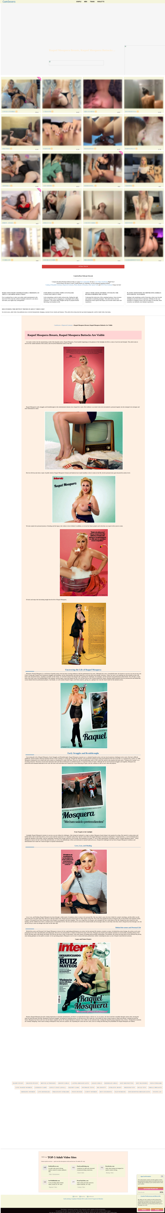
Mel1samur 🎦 (90, 111)
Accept (157, 1209)
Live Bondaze (44, 1092)
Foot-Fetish (77, 1092)
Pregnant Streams (61, 1092)
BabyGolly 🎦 (131, 148)
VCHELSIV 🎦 (7, 260)
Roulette (100, 1)
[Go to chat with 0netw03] (21, 147)
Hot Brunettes (126, 1083)
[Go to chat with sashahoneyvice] (143, 258)
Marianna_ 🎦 (90, 186)
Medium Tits (129, 1087)
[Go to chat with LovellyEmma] (21, 110)
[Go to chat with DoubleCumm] (61, 258)
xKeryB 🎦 (129, 186)
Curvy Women (91, 1092)
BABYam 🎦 (48, 148)
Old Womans (120, 1092)
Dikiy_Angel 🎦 (9, 223)
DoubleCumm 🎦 (50, 260)
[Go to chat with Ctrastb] (61, 110)
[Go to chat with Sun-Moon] (61, 184)
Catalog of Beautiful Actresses (53, 285)
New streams (156, 1083)
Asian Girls (97, 1083)
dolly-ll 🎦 (48, 223)
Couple (78, 1)
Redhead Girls (110, 1083)
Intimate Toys (88, 1087)
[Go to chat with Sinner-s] (21, 184)
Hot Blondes (142, 1083)
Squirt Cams (73, 1087)
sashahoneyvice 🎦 (134, 260)
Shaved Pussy (32, 1083)
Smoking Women (28, 1092)
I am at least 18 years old (151, 1188)
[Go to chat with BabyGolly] (143, 147)
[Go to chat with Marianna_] (102, 184)
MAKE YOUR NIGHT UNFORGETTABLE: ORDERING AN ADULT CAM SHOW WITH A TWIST (20, 293)
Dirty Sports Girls (93, 285)
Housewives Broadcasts (139, 1092)
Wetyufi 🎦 (130, 223)
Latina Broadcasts (80, 1083)
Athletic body (115, 1087)
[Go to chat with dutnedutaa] (143, 110)
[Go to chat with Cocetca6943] (102, 221)
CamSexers (9, 1)
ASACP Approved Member (95, 1199)
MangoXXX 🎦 (90, 148)
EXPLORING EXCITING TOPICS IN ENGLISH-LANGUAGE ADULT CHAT (59, 293)
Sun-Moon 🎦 (48, 186)
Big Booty (101, 1087)
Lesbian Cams (41, 1087)
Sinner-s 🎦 (7, 186)
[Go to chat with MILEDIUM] (102, 258)
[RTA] (161, 1192)
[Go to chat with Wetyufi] (143, 221)
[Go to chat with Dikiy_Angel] (21, 221)
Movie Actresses (48, 1083)
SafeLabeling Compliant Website (72, 1199)
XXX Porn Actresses (106, 285)
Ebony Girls (63, 1083)
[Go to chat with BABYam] (61, 147)
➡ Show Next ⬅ (83, 266)
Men (85, 1)
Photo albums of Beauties (81, 285)
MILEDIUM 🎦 (89, 260)
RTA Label (85, 1199)
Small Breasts (155, 1087)
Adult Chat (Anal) (57, 1087)
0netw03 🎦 (7, 148)
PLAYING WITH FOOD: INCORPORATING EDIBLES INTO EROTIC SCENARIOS (144, 293)
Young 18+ (157, 1092)
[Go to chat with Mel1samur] (102, 110)
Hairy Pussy (18, 1083)
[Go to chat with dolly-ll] (61, 221)
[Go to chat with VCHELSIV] (21, 258)
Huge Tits (142, 1087)
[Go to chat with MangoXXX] (102, 147)
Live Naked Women (24, 1087)
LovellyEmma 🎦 (10, 111)
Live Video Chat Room (101, 282)
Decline (144, 1209)
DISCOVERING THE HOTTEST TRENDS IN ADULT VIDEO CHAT (23, 309)
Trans (92, 1)
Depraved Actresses (68, 285)
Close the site (141, 1192)
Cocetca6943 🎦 (91, 223)
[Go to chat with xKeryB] (143, 184)
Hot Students (106, 1092)
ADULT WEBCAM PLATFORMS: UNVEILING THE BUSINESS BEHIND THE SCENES (101, 293)
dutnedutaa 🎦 (132, 111)
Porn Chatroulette (85, 282)
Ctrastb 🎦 (48, 111)
